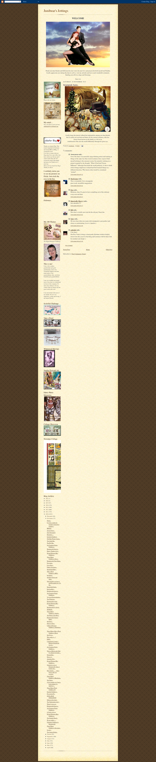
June (48, 743)
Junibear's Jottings (56, 10)
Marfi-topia (74, 179)
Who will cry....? (51, 637)
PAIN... (49, 639)
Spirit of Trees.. (51, 623)
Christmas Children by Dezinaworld (53, 723)
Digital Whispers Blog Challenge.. (53, 715)
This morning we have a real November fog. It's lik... (54, 583)
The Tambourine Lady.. (53, 702)
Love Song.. (50, 565)
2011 (47, 512)
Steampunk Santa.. (52, 587)
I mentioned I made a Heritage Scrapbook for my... (53, 643)
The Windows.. (51, 599)
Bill (72, 210)
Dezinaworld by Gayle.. (53, 607)
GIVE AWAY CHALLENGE (51, 697)
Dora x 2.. (49, 657)
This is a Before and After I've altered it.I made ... (54, 652)
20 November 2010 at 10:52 (77, 214)
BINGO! (49, 528)
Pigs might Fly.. (51, 694)
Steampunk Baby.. (52, 569)
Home (88, 250)
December (50, 516)
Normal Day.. (50, 655)
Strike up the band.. (52, 700)
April (48, 747)
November (50, 518)
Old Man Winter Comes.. (53, 539)
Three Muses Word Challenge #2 (52, 689)
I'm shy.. (49, 730)
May (48, 745)
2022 (47, 498)
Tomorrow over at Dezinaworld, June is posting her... (53, 666)
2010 (47, 514)
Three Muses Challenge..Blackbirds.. (54, 677)
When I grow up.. (51, 704)
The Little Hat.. (51, 541)
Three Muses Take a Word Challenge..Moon (54, 632)
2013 (47, 507)
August (49, 738)
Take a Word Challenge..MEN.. (52, 572)
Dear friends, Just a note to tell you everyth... (53, 672)
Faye (72, 190)
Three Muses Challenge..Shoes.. (52, 558)
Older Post (109, 250)
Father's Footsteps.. (52, 567)
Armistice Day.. (51, 659)
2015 (47, 503)
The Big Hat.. (50, 543)
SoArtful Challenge (52, 537)
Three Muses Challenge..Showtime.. (54, 727)
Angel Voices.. (51, 530)
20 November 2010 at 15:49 (77, 225)
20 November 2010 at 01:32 (77, 174)
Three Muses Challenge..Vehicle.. (53, 612)
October (49, 734)
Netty (72, 219)
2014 (47, 505)
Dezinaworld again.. (52, 601)
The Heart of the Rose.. (53, 615)
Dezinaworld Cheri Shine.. (54, 561)
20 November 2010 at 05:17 (77, 197)
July (48, 741)
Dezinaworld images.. (52, 591)
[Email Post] (82, 145)
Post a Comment (69, 245)
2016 (47, 501)
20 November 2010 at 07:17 (77, 205)
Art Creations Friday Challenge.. (52, 546)
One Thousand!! (51, 532)
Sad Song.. (50, 621)
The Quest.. (50, 680)
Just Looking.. (50, 589)
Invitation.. (50, 575)
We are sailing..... (51, 720)
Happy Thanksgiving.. (53, 551)
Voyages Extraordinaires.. (54, 597)
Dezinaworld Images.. (52, 549)
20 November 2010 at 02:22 (77, 185)
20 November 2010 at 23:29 (77, 241)
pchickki (73, 230)
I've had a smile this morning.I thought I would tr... (53, 524)
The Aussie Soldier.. (52, 732)
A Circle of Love (51, 712)
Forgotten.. (50, 563)
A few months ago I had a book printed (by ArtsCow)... (54, 684)
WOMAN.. (50, 609)
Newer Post (66, 250)
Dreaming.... (50, 534)
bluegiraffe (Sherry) (77, 201)
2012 (47, 509)
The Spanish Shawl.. (52, 718)
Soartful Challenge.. (52, 692)
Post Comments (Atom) (79, 254)
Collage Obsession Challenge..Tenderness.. (54, 627)
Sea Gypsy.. (50, 635)
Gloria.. (49, 520)
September (50, 736)
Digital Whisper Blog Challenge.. (52, 554)
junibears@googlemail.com (51, 126)
